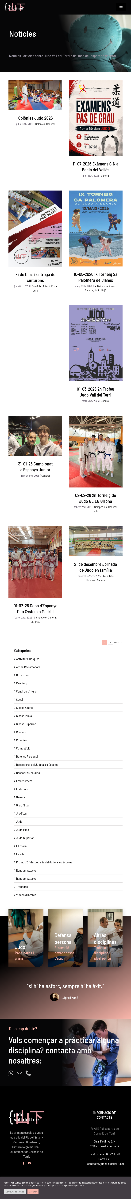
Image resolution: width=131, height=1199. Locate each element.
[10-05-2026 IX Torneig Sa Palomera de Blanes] (96, 228)
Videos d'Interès (26, 895)
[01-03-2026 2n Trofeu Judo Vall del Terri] (96, 343)
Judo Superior (25, 838)
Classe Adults (24, 707)
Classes (21, 732)
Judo (95, 511)
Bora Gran (22, 675)
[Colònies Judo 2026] (35, 95)
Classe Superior (26, 724)
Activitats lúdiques (104, 286)
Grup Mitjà (22, 805)
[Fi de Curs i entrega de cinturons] (35, 229)
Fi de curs (22, 789)
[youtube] (29, 1163)
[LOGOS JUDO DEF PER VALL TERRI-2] (15, 5)
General (50, 124)
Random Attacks (26, 870)
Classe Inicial (24, 716)
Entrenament (24, 781)
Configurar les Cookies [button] (15, 1191)
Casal (19, 699)
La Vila (20, 854)
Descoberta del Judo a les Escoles (37, 764)
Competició (100, 507)
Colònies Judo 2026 (35, 118)
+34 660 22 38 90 (110, 1154)
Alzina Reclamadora (28, 667)
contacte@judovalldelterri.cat (105, 1163)
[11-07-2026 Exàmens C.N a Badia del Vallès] (96, 118)
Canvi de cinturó (41, 286)
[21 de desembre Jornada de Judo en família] (96, 541)
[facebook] (23, 1163)
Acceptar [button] (33, 1191)
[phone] (28, 1073)
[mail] (19, 1073)
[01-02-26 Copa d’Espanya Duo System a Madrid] (35, 562)
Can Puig (21, 683)
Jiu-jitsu (35, 621)
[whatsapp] (10, 1073)
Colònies (40, 124)
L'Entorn (21, 846)
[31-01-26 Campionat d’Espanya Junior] (35, 436)
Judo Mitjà (100, 290)
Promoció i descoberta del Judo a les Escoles (44, 862)
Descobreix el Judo (28, 773)
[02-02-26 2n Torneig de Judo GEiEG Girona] (96, 451)
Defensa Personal (27, 756)
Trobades (22, 886)
